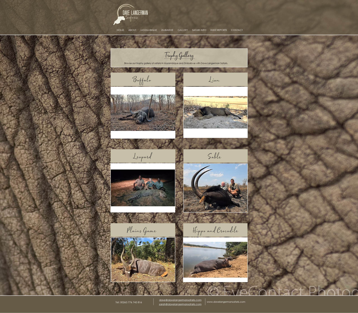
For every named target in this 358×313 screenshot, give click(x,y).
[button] (143, 113)
